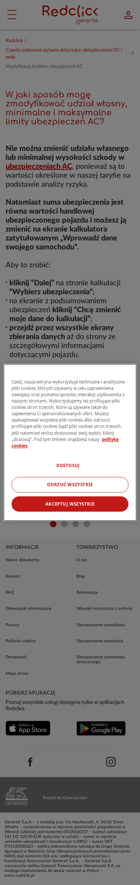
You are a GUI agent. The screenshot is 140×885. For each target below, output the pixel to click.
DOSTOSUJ (68, 465)
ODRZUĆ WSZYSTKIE (70, 484)
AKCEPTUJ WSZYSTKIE (70, 504)
